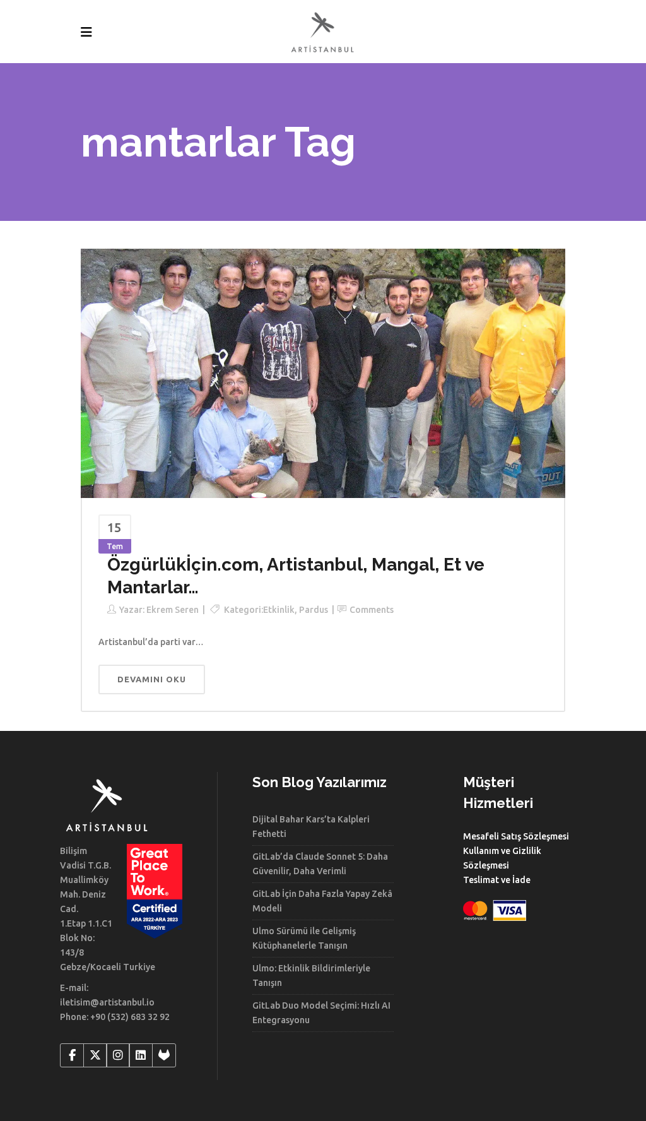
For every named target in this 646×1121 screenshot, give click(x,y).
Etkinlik (279, 610)
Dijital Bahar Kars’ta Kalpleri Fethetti (311, 826)
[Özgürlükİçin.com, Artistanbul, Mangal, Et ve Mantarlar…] (323, 372)
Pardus (313, 610)
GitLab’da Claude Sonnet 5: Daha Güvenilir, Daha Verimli (320, 863)
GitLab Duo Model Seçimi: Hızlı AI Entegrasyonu (321, 1012)
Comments (371, 610)
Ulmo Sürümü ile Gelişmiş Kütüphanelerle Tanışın (304, 938)
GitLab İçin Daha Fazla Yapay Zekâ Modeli (322, 901)
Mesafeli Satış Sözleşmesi (516, 836)
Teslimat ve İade (497, 880)
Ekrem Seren (172, 610)
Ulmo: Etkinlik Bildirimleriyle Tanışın (311, 975)
